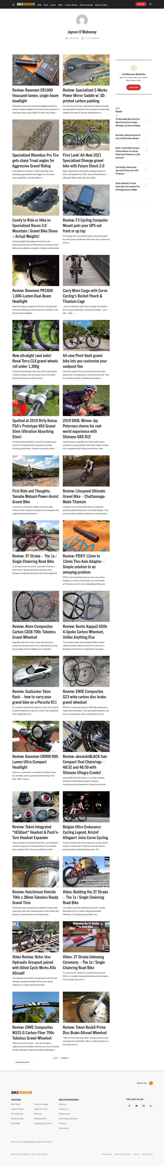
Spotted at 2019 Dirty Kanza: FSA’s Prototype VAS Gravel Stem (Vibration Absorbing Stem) (35, 428)
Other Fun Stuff (40, 1109)
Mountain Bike (40, 1119)
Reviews (38, 1114)
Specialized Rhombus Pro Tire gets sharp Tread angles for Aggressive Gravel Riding (35, 160)
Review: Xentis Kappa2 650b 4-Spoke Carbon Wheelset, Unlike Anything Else (85, 631)
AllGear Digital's (30, 1142)
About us (62, 1104)
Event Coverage (86, 5)
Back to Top (142, 1083)
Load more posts (22, 1062)
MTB (39, 5)
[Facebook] (128, 1105)
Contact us (63, 1109)
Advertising (63, 1128)
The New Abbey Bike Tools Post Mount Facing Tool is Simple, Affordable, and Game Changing (128, 122)
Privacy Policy (107, 1154)
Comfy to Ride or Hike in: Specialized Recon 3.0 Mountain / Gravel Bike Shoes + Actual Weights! (35, 228)
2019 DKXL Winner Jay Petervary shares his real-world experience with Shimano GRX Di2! (82, 428)
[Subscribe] (150, 1105)
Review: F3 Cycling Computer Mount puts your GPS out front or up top (85, 225)
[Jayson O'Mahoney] (82, 21)
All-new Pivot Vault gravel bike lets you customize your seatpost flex (85, 361)
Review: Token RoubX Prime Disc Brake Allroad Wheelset (85, 1029)
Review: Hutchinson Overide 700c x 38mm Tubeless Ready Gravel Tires (35, 897)
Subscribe (140, 4)
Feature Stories (71, 5)
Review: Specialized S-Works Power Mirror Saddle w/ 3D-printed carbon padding (85, 95)
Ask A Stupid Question (68, 1119)
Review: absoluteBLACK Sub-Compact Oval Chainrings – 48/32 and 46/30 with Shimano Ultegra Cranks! (85, 764)
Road (46, 5)
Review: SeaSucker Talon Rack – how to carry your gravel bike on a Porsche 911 (34, 696)
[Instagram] (143, 1105)
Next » (66, 1058)
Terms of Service (147, 1154)
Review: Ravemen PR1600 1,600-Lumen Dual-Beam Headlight (32, 295)
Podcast (62, 1123)
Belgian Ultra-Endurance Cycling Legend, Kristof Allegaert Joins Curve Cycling (85, 832)
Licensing (136, 1154)
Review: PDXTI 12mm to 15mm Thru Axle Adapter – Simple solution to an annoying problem (84, 563)
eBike (60, 5)
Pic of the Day (17, 1114)
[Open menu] (13, 4)
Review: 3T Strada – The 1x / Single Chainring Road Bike (34, 558)
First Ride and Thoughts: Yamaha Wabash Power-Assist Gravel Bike (35, 496)
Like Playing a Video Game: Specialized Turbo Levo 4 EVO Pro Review (127, 170)
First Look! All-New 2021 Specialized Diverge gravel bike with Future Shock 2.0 (83, 160)
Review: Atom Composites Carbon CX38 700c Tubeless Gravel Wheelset (34, 631)
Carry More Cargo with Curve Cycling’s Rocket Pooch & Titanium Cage (85, 295)
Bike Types (16, 1104)
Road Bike (15, 1123)
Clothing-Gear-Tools (43, 1123)
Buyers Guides (101, 5)
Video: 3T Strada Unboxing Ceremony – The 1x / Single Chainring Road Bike (84, 962)
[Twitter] (136, 1105)
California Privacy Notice (122, 1154)
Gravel (53, 5)
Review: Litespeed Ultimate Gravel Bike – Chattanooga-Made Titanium (84, 496)
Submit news (64, 1114)
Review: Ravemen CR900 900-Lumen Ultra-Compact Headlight (35, 761)
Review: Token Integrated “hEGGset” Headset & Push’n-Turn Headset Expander (35, 832)
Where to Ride (17, 1119)
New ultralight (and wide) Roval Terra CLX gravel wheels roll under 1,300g (35, 361)
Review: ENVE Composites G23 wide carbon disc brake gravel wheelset (84, 696)
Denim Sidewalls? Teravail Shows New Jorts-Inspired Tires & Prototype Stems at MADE (128, 186)
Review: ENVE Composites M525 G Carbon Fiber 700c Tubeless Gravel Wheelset (33, 1032)
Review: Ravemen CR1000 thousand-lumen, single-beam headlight (35, 95)
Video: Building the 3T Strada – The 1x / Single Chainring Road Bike (85, 897)
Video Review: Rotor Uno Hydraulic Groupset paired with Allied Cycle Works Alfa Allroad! (34, 964)
